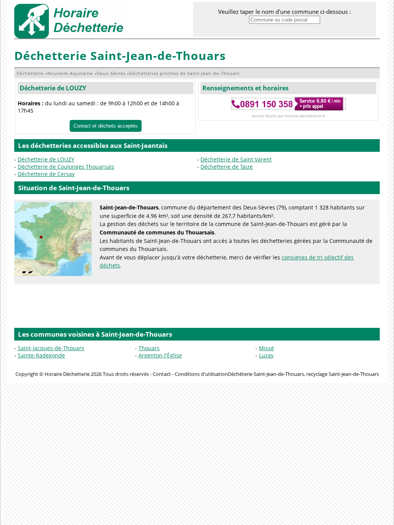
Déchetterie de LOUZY (53, 88)
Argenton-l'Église (160, 355)
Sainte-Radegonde (41, 355)
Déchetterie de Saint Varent (236, 159)
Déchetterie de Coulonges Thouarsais (66, 166)
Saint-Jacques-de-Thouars (51, 348)
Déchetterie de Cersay (46, 174)
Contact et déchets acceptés (105, 126)
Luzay (266, 355)
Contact (162, 373)
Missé (266, 348)
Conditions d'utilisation (201, 373)
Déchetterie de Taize (226, 166)
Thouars (149, 348)
